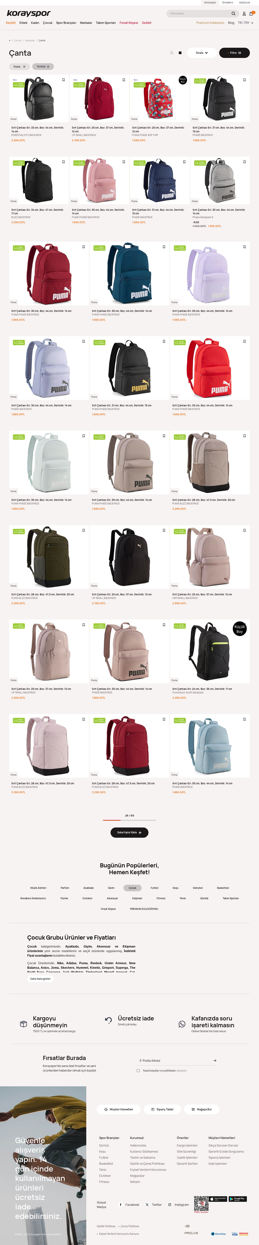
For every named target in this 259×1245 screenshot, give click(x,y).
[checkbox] (138, 1070)
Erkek (23, 23)
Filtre (233, 53)
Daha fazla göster (40, 978)
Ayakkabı (88, 888)
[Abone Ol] (213, 1060)
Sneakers (227, 2)
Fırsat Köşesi (129, 23)
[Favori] (63, 79)
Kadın (35, 23)
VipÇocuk (244, 2)
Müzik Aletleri (38, 888)
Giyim (111, 888)
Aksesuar (112, 898)
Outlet (146, 23)
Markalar (86, 23)
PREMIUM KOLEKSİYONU (144, 909)
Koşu (175, 888)
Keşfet (11, 23)
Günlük (204, 898)
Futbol (154, 888)
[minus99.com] (187, 1226)
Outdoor (87, 898)
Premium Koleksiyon (210, 23)
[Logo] (29, 13)
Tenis (183, 898)
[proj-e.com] (191, 1233)
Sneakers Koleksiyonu (33, 898)
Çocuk (47, 23)
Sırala (199, 53)
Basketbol (223, 888)
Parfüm (65, 888)
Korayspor (210, 2)
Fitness (161, 898)
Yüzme (64, 898)
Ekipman (137, 898)
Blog (231, 23)
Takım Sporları (106, 23)
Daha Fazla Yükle (129, 832)
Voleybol (198, 888)
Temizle (41, 66)
